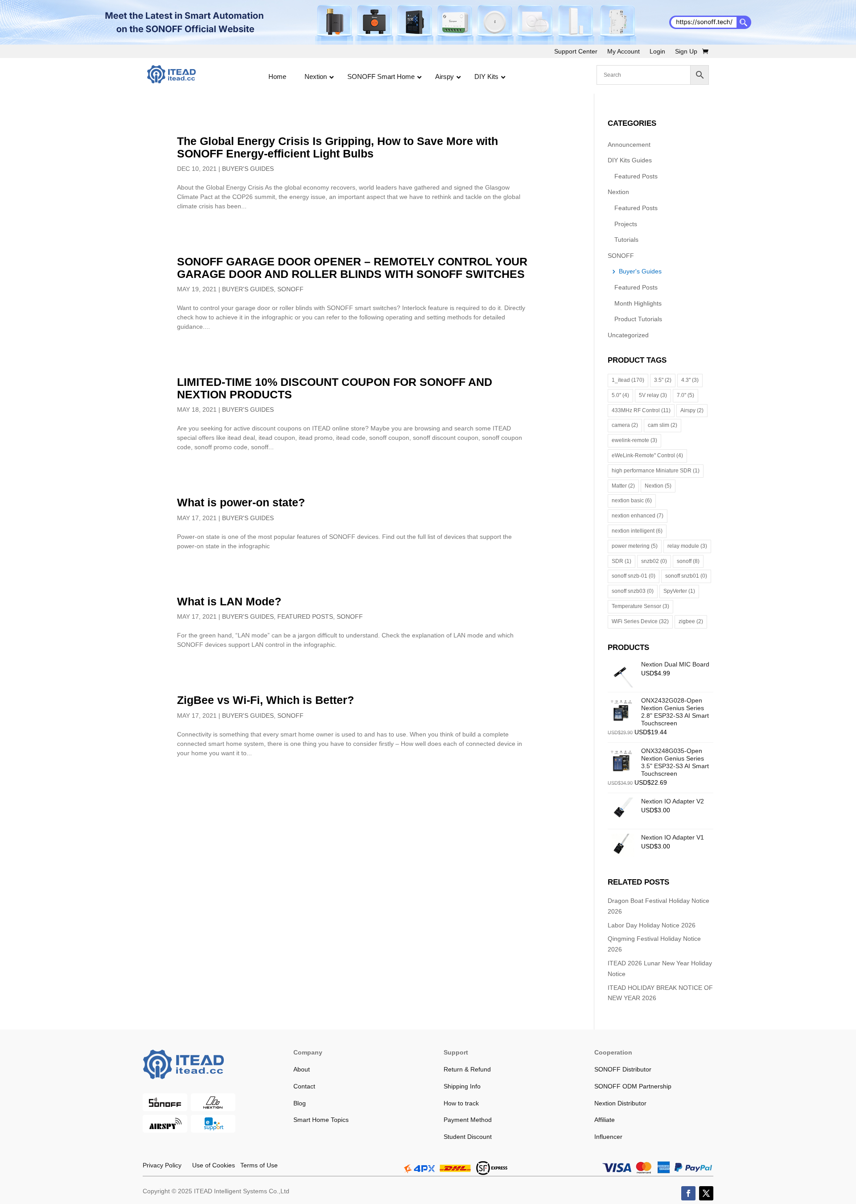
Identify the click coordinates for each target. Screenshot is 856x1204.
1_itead (628, 380)
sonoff (688, 561)
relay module (687, 546)
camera (625, 425)
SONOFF (290, 289)
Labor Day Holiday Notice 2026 (652, 925)
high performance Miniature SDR (656, 471)
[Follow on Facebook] (688, 1193)
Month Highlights (638, 303)
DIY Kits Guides (630, 160)
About (301, 1069)
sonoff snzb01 (686, 576)
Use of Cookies (208, 1165)
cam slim (662, 425)
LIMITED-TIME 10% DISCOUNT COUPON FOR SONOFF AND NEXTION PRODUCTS (334, 388)
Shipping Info (462, 1086)
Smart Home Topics (321, 1119)
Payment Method (468, 1119)
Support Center (575, 51)
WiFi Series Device (640, 621)
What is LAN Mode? (229, 601)
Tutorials (626, 239)
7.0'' (685, 395)
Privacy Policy (162, 1165)
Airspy (692, 410)
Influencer (608, 1136)
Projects (625, 224)
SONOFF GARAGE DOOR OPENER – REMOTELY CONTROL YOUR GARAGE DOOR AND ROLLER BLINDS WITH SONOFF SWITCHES (352, 267)
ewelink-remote (634, 440)
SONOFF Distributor (622, 1069)
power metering (635, 546)
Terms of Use (256, 1165)
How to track (461, 1103)
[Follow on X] (706, 1193)
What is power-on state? (241, 502)
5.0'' (620, 395)
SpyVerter (679, 591)
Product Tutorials (638, 319)
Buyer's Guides (248, 168)
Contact (304, 1086)
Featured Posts (305, 616)
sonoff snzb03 (633, 591)
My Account (623, 51)
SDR (621, 561)
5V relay (653, 395)
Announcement (629, 144)
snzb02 (654, 561)
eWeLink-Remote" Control (647, 455)
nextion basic (632, 500)
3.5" (662, 380)
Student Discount (468, 1136)
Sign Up (686, 51)
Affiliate (604, 1119)
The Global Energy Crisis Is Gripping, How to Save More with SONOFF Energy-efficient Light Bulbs (337, 147)
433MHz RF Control (641, 410)
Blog (299, 1103)
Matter (623, 486)
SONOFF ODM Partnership (632, 1086)
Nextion (618, 191)
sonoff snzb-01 (633, 576)
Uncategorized (628, 335)
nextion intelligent (637, 531)
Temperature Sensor (640, 606)
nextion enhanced (637, 516)
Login (657, 51)
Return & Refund (467, 1069)
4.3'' (690, 380)
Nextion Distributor (620, 1103)
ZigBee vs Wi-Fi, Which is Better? (265, 700)
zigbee (691, 621)
